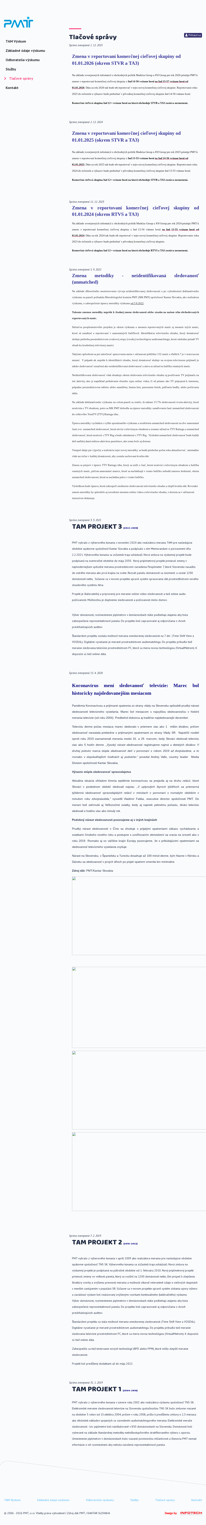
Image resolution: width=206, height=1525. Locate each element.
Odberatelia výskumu (23, 59)
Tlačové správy (21, 78)
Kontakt (12, 87)
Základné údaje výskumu (25, 50)
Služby (11, 69)
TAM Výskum (16, 41)
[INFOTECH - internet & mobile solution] (189, 1514)
